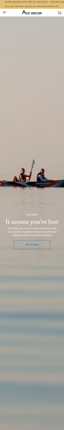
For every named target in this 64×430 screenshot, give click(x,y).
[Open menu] (7, 12)
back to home (32, 244)
